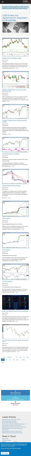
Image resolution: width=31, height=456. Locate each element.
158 (28, 357)
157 (24, 357)
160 (6, 359)
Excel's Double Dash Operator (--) (10, 422)
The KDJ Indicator (7, 281)
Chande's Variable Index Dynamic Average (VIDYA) (14, 121)
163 (17, 359)
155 (17, 357)
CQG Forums (5, 439)
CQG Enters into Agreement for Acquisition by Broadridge (15, 18)
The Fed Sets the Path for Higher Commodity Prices (15, 341)
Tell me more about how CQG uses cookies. (11, 448)
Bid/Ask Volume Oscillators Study (11, 58)
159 (3, 360)
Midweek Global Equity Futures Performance (12, 428)
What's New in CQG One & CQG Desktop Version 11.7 (14, 424)
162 (14, 359)
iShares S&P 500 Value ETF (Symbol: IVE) (11, 431)
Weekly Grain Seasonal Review (9, 421)
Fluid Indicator (6, 250)
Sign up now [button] (15, 404)
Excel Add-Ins (5, 430)
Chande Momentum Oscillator (10, 154)
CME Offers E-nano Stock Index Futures (11, 419)
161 (10, 359)
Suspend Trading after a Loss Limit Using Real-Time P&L (14, 90)
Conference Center (6, 440)
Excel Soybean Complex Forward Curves (11, 425)
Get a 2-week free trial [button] (15, 393)
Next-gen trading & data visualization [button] (15, 398)
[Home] (26, 2)
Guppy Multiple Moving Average (11, 185)
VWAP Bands (6, 218)
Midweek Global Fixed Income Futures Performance (14, 427)
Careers (4, 441)
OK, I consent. (5, 453)
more (17, 68)
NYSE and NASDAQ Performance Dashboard (15, 311)
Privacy (15, 441)
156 (20, 357)
